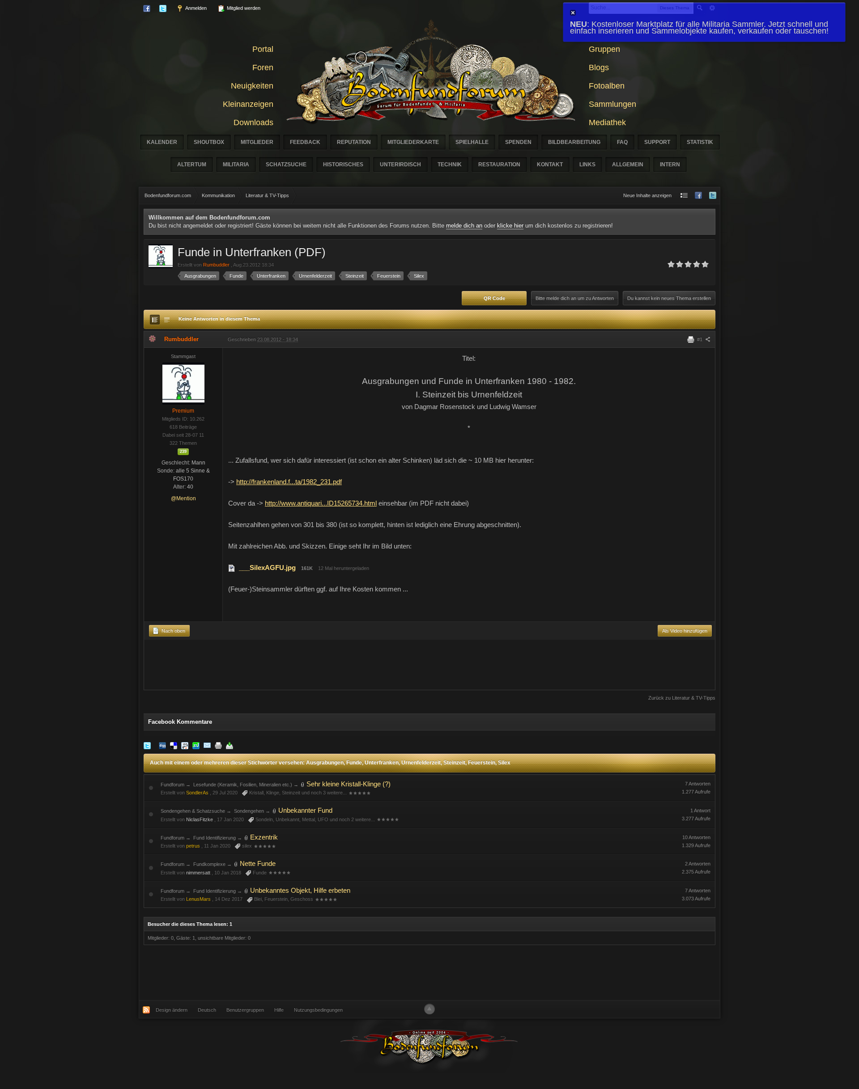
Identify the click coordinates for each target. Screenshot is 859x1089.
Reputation (354, 142)
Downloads (253, 122)
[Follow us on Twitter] (713, 195)
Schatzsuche (286, 164)
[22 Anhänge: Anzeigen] (303, 784)
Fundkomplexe (209, 864)
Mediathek (607, 122)
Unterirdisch (400, 164)
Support (657, 142)
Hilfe (279, 1010)
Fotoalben (607, 85)
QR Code (494, 298)
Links (587, 164)
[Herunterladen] (229, 745)
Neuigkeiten (252, 85)
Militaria (236, 164)
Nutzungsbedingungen (318, 1010)
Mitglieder (257, 142)
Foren (262, 67)
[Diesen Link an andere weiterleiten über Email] (207, 745)
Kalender (162, 142)
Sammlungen (612, 104)
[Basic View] (167, 320)
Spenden (518, 142)
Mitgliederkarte (413, 142)
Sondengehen (249, 811)
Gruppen (604, 49)
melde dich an (464, 225)
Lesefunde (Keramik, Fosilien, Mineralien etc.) (242, 784)
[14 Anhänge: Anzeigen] (246, 837)
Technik (450, 164)
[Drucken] (218, 745)
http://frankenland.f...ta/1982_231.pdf (289, 481)
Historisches (343, 164)
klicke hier (510, 225)
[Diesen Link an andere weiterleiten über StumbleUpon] (196, 745)
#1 (700, 339)
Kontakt (550, 164)
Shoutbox (209, 142)
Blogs (599, 67)
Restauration (499, 164)
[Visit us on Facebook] (698, 195)
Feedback (305, 142)
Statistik (700, 142)
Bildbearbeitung (574, 142)
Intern (670, 164)
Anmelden (195, 8)
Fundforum (172, 784)
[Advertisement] (429, 667)
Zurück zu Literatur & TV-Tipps (681, 698)
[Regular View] (155, 320)
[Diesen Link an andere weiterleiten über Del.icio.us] (173, 745)
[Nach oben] (429, 1009)
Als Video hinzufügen (684, 630)
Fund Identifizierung (214, 837)
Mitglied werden (242, 8)
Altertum (191, 164)
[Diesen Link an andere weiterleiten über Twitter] (147, 745)
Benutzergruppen (245, 1010)
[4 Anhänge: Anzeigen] (274, 810)
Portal (262, 49)
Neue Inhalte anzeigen (647, 195)
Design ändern (171, 1010)
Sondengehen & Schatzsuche (193, 811)
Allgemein (627, 164)
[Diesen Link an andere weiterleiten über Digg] (162, 745)
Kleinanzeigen (248, 104)
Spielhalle (472, 142)
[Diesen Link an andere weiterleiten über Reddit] (184, 745)
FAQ (622, 142)
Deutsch (207, 1010)
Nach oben (172, 630)
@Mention (183, 498)
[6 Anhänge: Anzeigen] (236, 863)
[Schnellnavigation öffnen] (684, 195)
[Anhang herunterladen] (231, 567)
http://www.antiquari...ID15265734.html (321, 503)
